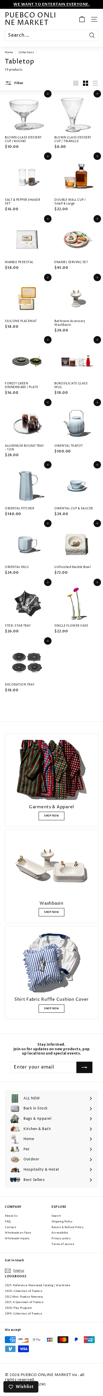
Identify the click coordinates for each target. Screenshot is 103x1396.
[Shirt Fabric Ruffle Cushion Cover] (51, 962)
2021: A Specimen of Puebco (24, 1302)
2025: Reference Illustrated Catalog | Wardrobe (37, 1285)
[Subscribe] (84, 1067)
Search (56, 1216)
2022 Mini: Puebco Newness (24, 1297)
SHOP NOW (51, 815)
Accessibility (60, 1233)
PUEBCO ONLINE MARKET (30, 19)
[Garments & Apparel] (51, 770)
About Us (11, 1216)
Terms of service (63, 1244)
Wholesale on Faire (18, 1233)
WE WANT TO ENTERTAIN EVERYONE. (51, 4)
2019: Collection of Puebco (23, 1314)
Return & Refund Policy (68, 1227)
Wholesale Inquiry (17, 1238)
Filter (18, 83)
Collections (26, 52)
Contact (10, 1227)
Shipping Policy (62, 1222)
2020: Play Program (18, 1308)
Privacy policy (61, 1238)
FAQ (8, 1222)
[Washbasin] (51, 866)
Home (9, 52)
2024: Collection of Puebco (23, 1291)
